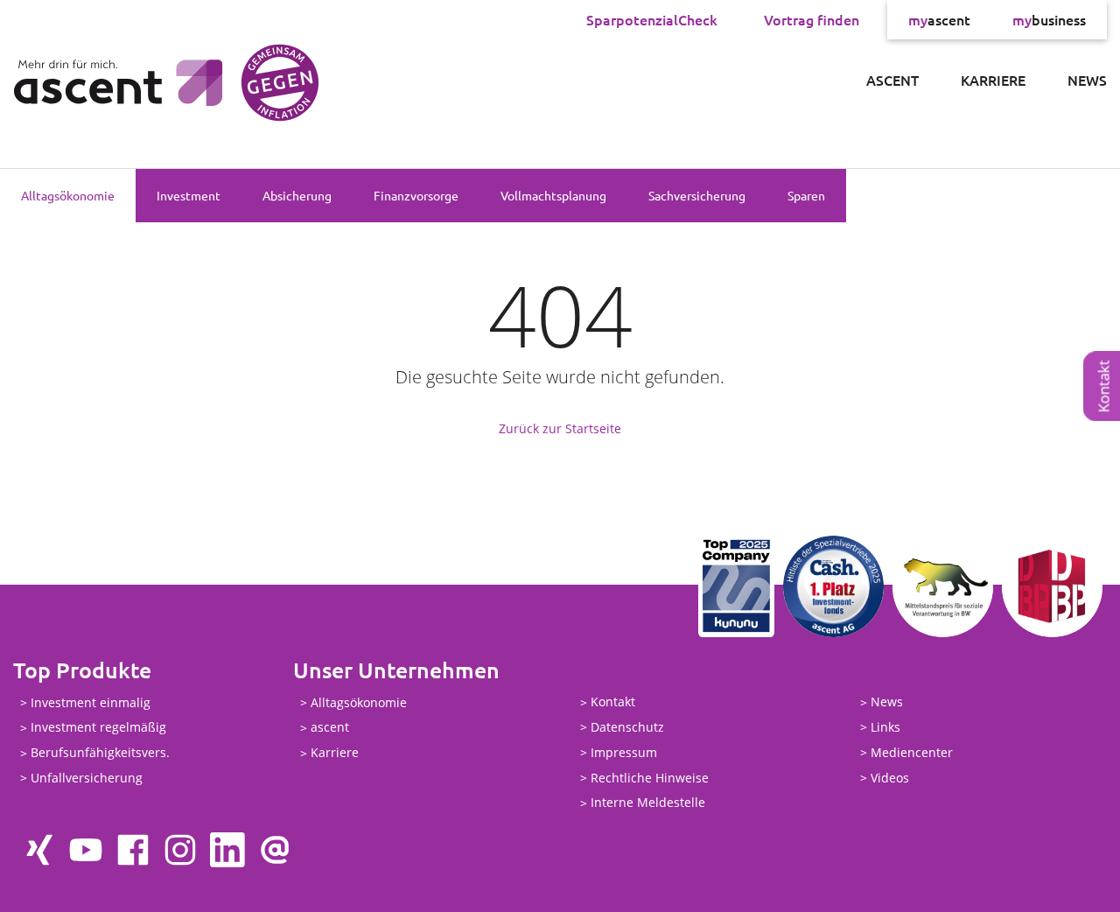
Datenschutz (627, 727)
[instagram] (180, 850)
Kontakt (613, 702)
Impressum (624, 752)
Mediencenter (912, 752)
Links (885, 727)
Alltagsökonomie (68, 195)
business (1049, 19)
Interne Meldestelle (648, 803)
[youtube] (86, 850)
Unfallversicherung (87, 777)
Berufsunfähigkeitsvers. (100, 753)
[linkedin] (227, 850)
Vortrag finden (811, 19)
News (1087, 79)
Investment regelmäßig (98, 727)
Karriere (993, 79)
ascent (939, 19)
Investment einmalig (90, 702)
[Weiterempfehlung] (275, 850)
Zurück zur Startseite (560, 428)
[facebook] (133, 850)
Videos (890, 777)
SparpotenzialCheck (652, 19)
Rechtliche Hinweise (650, 777)
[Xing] (38, 850)
